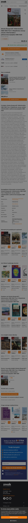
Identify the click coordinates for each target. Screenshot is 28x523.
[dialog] (14, 515)
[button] (14, 521)
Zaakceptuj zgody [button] (14, 517)
